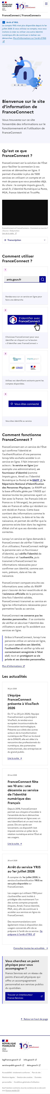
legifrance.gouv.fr (10, 1059)
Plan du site (36, 1072)
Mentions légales (8, 1077)
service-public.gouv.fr (12, 1065)
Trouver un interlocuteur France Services (20, 996)
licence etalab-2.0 (12, 1090)
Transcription (14, 240)
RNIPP (35, 480)
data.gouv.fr (32, 1065)
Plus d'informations (12, 666)
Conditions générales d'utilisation (26, 1082)
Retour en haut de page (36, 1019)
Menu (46, 3)
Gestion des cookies (25, 1077)
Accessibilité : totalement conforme (16, 1072)
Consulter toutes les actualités (29, 948)
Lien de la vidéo (8, 233)
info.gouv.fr (29, 1059)
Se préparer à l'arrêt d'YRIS (25, 933)
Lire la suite (13, 758)
